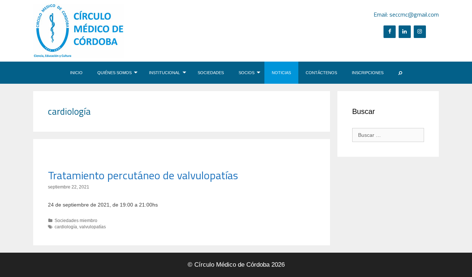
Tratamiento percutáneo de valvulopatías (143, 175)
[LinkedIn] (405, 31)
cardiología (66, 226)
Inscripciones (368, 72)
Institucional (164, 72)
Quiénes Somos (114, 72)
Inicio (76, 72)
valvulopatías (92, 226)
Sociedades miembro (76, 220)
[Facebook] (390, 31)
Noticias (281, 72)
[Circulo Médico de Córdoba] (78, 30)
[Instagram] (420, 31)
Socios (246, 72)
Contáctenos (321, 72)
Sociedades (211, 72)
